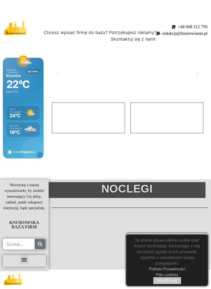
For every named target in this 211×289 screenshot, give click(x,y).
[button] (58, 73)
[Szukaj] (40, 244)
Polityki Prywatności (167, 269)
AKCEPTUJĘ (167, 281)
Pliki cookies (167, 274)
